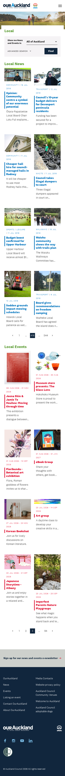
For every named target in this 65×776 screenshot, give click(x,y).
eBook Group (44, 462)
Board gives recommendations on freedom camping (47, 308)
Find (51, 51)
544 (46, 335)
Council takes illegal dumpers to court (46, 181)
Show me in (15, 41)
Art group (42, 515)
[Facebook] (5, 741)
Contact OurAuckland (15, 703)
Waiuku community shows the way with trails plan (46, 243)
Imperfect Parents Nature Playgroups (46, 605)
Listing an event (12, 697)
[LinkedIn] (30, 741)
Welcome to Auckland (48, 701)
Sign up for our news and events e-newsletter (30, 658)
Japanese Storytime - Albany (13, 585)
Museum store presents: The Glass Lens (45, 386)
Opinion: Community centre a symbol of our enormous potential (17, 100)
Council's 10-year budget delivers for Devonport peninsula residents (47, 104)
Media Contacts (44, 678)
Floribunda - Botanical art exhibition (15, 473)
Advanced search (18, 51)
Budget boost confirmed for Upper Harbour (16, 241)
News (6, 684)
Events (7, 691)
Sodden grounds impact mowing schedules (17, 309)
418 (32, 335)
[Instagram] (13, 741)
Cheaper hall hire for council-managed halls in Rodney (17, 169)
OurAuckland (10, 678)
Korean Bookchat (17, 531)
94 (45, 631)
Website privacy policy (48, 684)
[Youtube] (22, 741)
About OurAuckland (14, 710)
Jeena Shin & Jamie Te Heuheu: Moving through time (17, 401)
